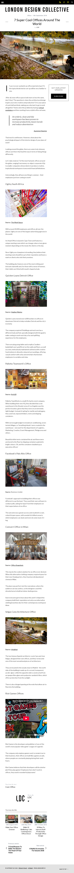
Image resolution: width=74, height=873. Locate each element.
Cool (7, 787)
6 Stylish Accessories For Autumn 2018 (36, 848)
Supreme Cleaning (40, 131)
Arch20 (13, 394)
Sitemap (30, 868)
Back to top (63, 869)
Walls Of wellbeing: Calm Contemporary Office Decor (26, 830)
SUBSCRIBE (58, 96)
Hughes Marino (16, 312)
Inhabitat (14, 649)
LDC (37, 27)
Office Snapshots (17, 565)
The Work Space (17, 222)
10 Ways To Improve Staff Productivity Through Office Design (40, 831)
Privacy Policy (23, 868)
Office (29, 15)
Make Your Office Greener (12, 828)
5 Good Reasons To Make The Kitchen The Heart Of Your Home (15, 848)
